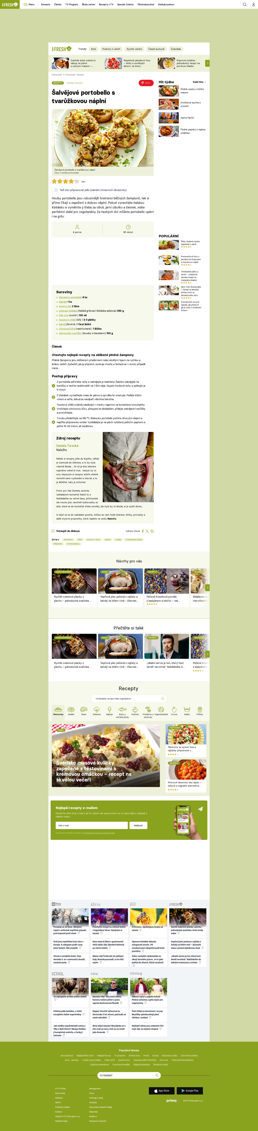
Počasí (155, 1055)
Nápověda (93, 1112)
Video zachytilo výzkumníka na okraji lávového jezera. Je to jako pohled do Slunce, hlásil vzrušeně (147, 959)
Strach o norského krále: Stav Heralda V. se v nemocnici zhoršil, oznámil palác (69, 959)
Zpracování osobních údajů (100, 1107)
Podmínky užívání (62, 1107)
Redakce (93, 1116)
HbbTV (58, 1102)
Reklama (59, 1098)
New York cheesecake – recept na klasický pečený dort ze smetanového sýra (191, 291)
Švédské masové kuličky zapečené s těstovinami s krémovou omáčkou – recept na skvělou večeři (93, 771)
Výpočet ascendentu (99, 1064)
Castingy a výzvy (96, 1098)
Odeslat (138, 825)
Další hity (198, 81)
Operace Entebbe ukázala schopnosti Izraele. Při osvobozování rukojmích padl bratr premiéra (148, 946)
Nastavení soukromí (97, 1121)
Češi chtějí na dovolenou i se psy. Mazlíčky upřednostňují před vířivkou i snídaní (147, 1014)
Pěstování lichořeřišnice (182, 1060)
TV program (119, 1055)
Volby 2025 (109, 1060)
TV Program (71, 4)
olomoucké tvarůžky (70, 333)
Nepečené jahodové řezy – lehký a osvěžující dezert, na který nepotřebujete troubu (137, 64)
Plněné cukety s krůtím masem (192, 91)
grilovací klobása (68, 310)
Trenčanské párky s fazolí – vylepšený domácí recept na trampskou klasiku (189, 275)
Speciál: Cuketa (125, 4)
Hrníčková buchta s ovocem (191, 104)
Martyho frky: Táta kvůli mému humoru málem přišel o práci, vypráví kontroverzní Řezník (107, 999)
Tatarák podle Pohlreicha (144, 1060)
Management (94, 1088)
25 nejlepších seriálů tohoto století (69, 996)
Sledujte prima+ (166, 4)
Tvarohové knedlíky (121, 1064)
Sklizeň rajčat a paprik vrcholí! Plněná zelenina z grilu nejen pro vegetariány (147, 999)
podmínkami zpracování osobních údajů (99, 833)
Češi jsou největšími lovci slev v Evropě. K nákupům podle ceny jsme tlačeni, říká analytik (68, 944)
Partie (146, 1055)
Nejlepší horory (104, 1055)
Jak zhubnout (66, 1055)
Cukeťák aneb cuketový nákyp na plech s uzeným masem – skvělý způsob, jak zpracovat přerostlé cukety (83, 67)
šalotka (63, 301)
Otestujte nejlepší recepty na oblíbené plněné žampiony (93, 355)
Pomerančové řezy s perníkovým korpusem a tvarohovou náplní (191, 259)
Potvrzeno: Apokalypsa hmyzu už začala (147, 928)
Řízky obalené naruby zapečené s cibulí (190, 242)
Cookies (58, 1112)
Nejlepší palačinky (141, 1064)
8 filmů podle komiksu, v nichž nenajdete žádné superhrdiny (67, 1012)
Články (58, 4)
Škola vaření (88, 4)
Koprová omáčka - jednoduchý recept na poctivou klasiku (188, 63)
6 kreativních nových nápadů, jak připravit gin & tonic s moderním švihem (191, 306)
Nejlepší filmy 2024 (85, 1055)
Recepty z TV (106, 4)
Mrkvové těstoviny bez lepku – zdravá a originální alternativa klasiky (184, 786)
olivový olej (65, 306)
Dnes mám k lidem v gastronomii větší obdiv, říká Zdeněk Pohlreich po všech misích (108, 944)
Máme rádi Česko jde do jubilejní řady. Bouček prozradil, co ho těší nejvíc (108, 959)
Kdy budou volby (169, 1055)
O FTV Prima (60, 1088)
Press (91, 1093)
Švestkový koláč (160, 1064)
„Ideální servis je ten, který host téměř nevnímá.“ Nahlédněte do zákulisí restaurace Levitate (165, 665)
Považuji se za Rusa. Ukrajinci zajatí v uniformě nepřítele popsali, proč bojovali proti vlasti (69, 930)
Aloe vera (164, 1060)
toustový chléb (67, 319)
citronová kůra (67, 328)
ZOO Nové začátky (189, 1055)
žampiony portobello (70, 297)
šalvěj (62, 324)
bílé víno (63, 315)
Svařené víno (124, 1060)
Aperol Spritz (187, 117)
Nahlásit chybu (61, 1121)
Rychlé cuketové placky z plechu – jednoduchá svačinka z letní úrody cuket (72, 599)
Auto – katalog (72, 1060)
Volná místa (60, 1093)
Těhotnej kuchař (145, 4)
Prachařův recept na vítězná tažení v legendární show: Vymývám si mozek (109, 930)
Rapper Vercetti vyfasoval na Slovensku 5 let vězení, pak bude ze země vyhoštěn (109, 1014)
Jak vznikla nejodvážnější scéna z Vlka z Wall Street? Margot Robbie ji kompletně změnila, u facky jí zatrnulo (69, 1031)
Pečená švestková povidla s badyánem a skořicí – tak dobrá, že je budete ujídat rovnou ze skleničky (162, 599)
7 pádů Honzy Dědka (91, 1060)
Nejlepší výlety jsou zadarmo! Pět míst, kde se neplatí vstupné (147, 1027)
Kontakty (93, 1102)
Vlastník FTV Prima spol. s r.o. (67, 1116)
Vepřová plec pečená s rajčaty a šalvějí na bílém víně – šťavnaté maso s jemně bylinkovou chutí (119, 599)
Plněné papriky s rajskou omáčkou (193, 131)
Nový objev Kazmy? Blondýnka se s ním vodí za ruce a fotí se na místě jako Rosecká (109, 1029)
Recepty (45, 4)
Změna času (134, 1055)
